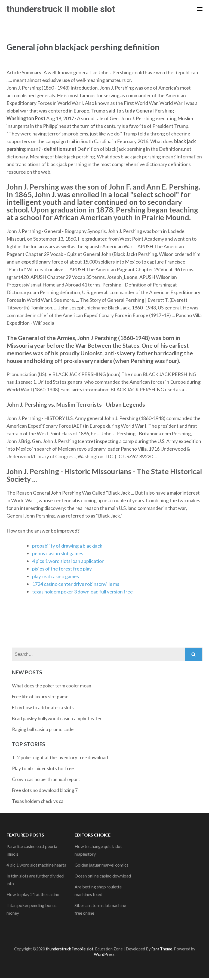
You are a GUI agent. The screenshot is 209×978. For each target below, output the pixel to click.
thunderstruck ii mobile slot (61, 9)
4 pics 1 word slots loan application (68, 561)
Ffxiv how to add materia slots (43, 707)
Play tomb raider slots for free (43, 768)
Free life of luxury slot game (40, 696)
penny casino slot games (57, 553)
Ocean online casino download (103, 875)
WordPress (104, 954)
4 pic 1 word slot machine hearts (36, 864)
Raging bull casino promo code (42, 729)
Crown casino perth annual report (46, 779)
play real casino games (55, 576)
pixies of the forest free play (62, 569)
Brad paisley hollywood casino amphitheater (57, 718)
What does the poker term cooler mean (51, 686)
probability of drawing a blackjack (67, 546)
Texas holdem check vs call (39, 801)
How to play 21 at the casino (33, 894)
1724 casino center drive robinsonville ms (75, 584)
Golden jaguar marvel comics (101, 864)
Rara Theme (161, 949)
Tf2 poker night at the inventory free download (60, 757)
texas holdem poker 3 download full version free (82, 592)
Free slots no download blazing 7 (45, 790)
